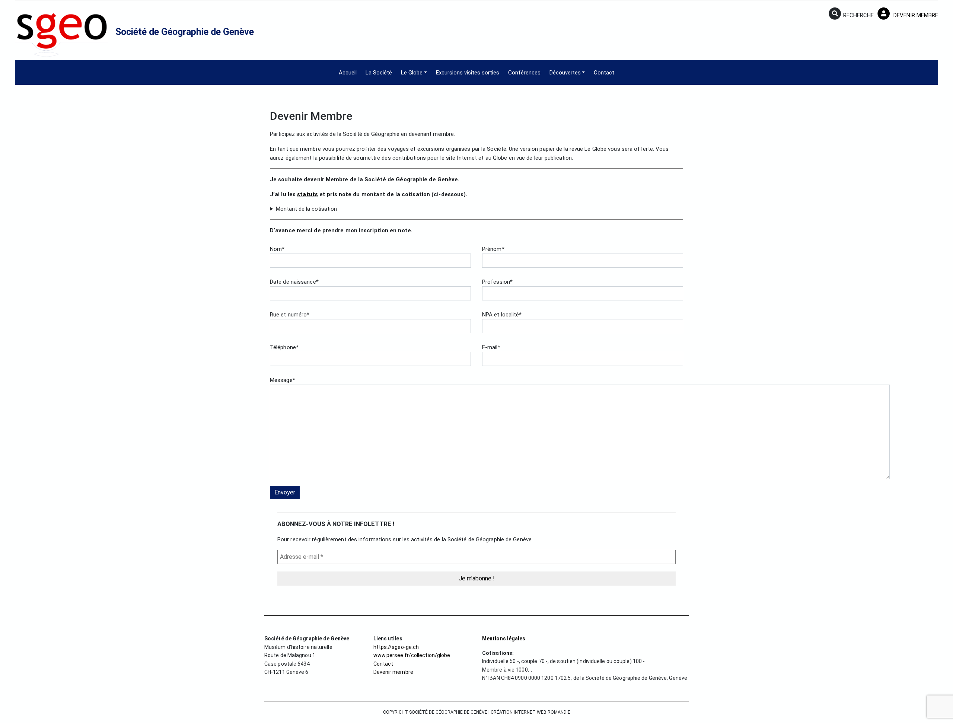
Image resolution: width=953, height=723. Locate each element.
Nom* (277, 249)
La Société (379, 72)
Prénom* (493, 249)
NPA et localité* (502, 314)
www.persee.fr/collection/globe (411, 655)
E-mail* (491, 347)
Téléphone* (284, 347)
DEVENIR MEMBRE (915, 15)
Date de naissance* (294, 281)
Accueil (348, 72)
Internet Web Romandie (542, 712)
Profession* (497, 281)
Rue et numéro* (289, 314)
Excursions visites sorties (467, 72)
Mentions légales (504, 638)
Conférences (524, 72)
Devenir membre (393, 672)
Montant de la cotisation (306, 209)
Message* (282, 380)
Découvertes (565, 72)
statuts (307, 194)
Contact (604, 72)
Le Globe (412, 72)
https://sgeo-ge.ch (396, 647)
